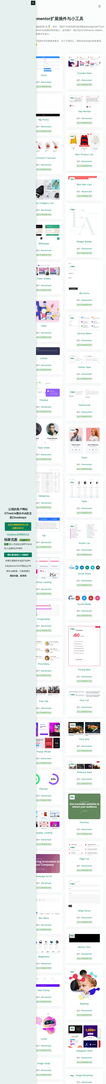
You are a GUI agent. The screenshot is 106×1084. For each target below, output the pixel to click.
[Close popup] (33, 3)
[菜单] (99, 6)
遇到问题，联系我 (18, 576)
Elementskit (46, 82)
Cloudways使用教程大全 (18, 534)
